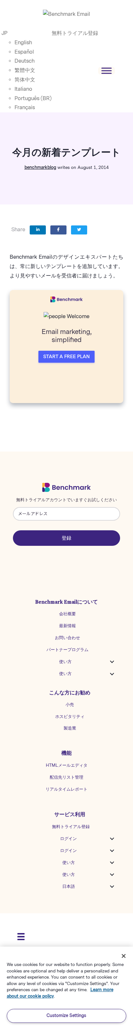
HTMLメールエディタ (66, 765)
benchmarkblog (40, 167)
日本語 (68, 886)
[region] (66, 987)
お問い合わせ (67, 637)
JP (4, 33)
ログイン (68, 838)
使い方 (65, 661)
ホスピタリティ (70, 716)
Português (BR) (33, 98)
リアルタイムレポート (66, 789)
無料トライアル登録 (75, 33)
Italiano (23, 89)
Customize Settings (66, 1015)
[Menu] (21, 937)
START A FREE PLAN (66, 356)
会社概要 (67, 613)
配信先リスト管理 (66, 777)
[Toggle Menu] (106, 70)
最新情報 (67, 625)
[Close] (124, 956)
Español (24, 52)
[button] (112, 662)
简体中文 (25, 80)
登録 (66, 538)
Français (25, 107)
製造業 (70, 728)
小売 (70, 704)
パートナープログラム (67, 649)
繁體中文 (25, 70)
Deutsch (25, 61)
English (23, 42)
